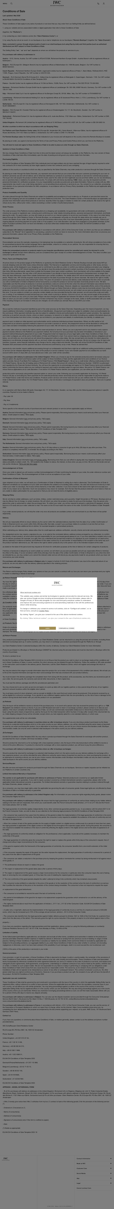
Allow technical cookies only (30, 592)
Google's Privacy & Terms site (31, 600)
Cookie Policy (44, 611)
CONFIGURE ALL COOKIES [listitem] (66, 628)
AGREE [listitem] (48, 628)
